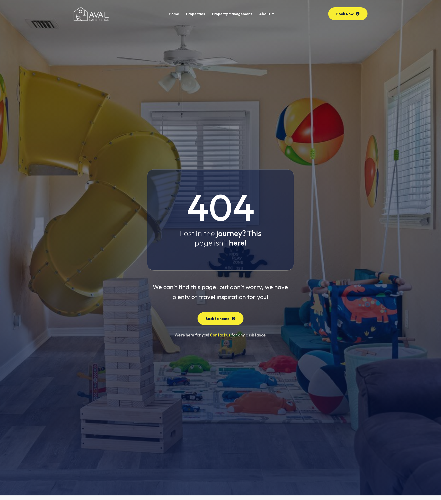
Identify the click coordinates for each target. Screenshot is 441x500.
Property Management (232, 13)
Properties (195, 13)
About (264, 13)
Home (174, 13)
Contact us (220, 335)
